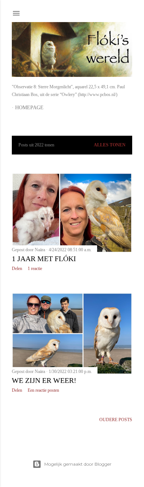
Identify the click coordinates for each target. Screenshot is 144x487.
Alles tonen (110, 144)
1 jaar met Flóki (44, 259)
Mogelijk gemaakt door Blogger (78, 464)
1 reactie (35, 268)
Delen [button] (17, 268)
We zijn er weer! (44, 380)
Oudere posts (115, 419)
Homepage (29, 107)
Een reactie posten (43, 390)
